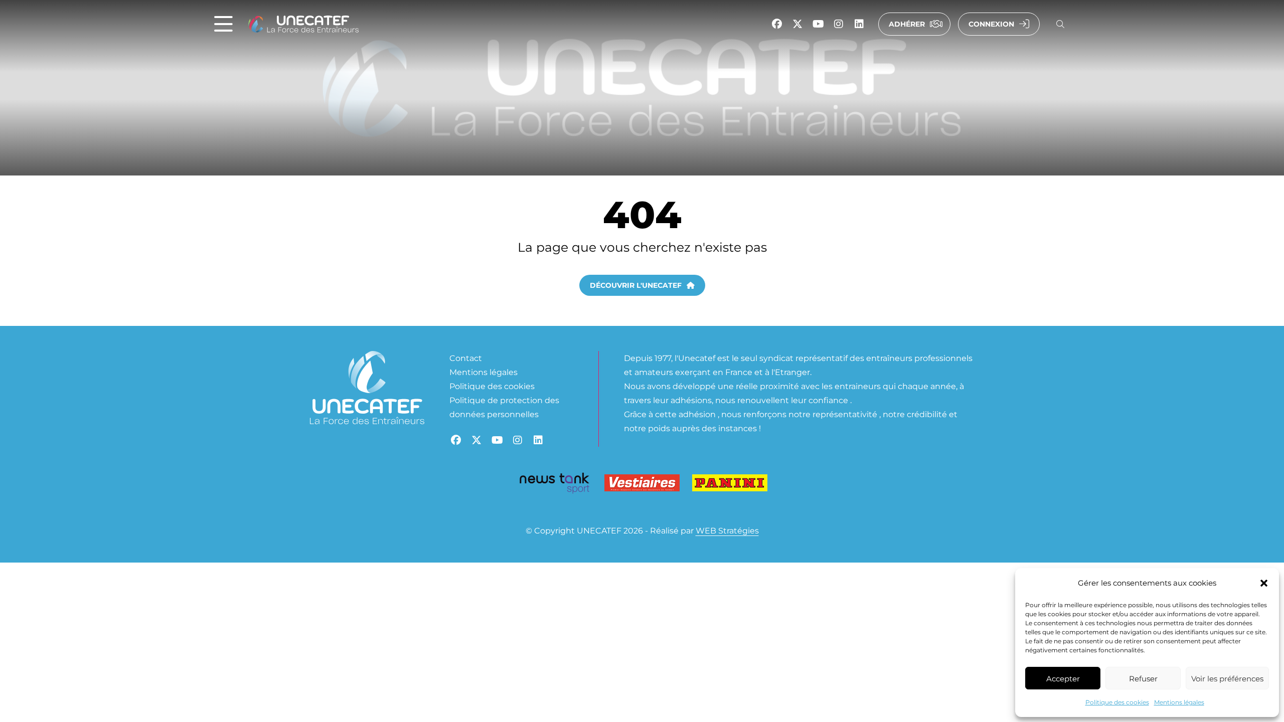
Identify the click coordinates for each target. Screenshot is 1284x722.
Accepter (1063, 678)
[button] (1264, 583)
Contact (465, 357)
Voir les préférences (1227, 678)
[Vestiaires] (642, 485)
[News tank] (554, 485)
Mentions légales (1179, 702)
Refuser (1143, 678)
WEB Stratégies (727, 530)
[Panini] (729, 485)
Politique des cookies (1117, 702)
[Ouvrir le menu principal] (223, 24)
